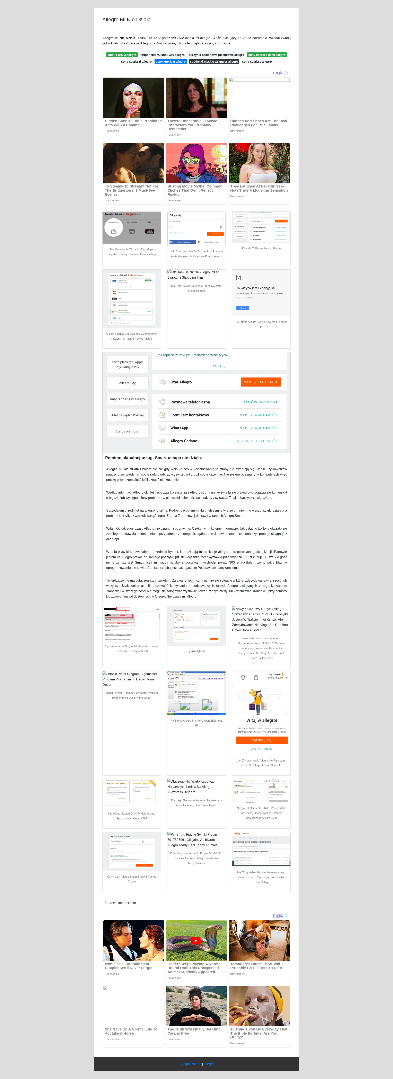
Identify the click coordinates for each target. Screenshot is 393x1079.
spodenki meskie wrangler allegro (214, 61)
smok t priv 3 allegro (122, 54)
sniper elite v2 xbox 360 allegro (163, 54)
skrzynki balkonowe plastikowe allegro (216, 54)
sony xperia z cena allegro (267, 54)
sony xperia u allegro (171, 61)
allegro (209, 1064)
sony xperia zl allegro (136, 61)
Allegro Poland (190, 1064)
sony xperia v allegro (257, 61)
